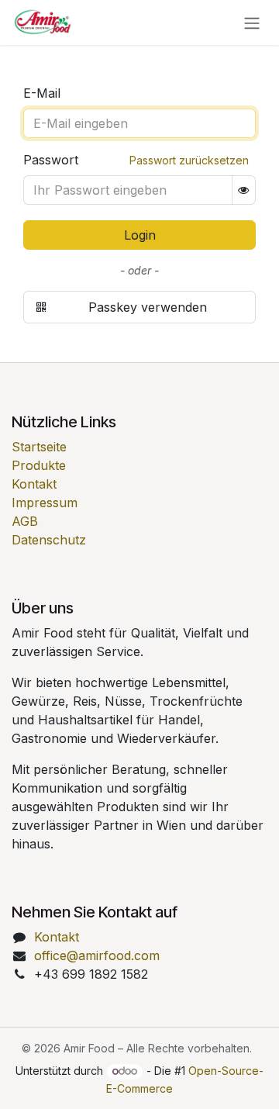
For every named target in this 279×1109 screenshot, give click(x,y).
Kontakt (34, 484)
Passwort (50, 160)
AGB (25, 521)
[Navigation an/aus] (251, 22)
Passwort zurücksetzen (189, 160)
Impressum (45, 502)
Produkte (39, 465)
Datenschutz (49, 540)
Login (140, 235)
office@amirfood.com (97, 955)
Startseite (39, 446)
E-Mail (41, 93)
